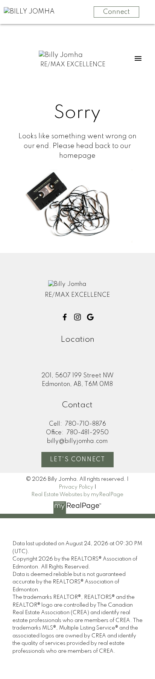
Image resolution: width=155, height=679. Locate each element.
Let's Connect (77, 460)
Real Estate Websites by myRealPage (77, 494)
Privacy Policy (76, 487)
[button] (64, 317)
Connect (116, 12)
